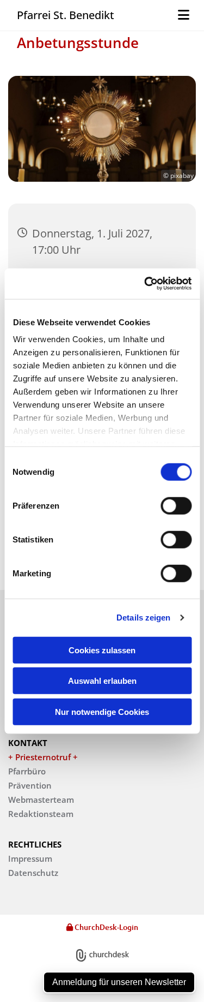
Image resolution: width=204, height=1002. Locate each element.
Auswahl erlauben (102, 680)
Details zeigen (143, 617)
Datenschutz (33, 872)
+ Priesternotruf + (43, 756)
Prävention (30, 785)
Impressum (30, 858)
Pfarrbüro (27, 771)
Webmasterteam (41, 799)
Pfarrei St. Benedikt (65, 15)
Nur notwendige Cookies (102, 711)
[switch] (175, 505)
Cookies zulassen (102, 649)
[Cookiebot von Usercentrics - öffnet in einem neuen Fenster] (145, 284)
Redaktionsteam (40, 813)
